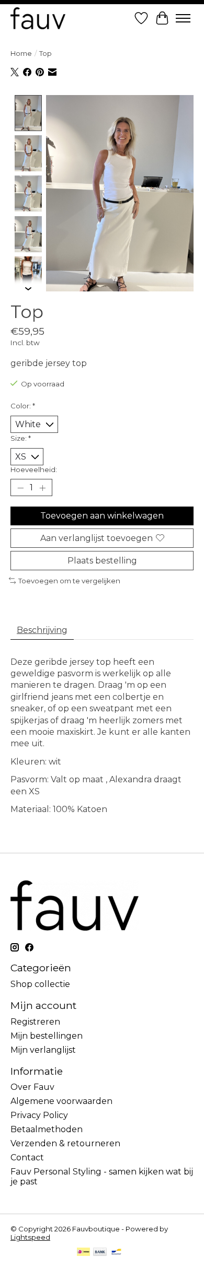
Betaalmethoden (46, 1129)
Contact (27, 1157)
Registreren (35, 1022)
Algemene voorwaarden (61, 1101)
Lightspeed (30, 1237)
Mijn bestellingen (46, 1036)
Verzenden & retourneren (65, 1143)
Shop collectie (40, 984)
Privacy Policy (39, 1115)
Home (21, 53)
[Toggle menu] (183, 18)
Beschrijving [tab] (42, 630)
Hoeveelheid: (33, 469)
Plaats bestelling (102, 561)
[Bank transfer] (100, 1253)
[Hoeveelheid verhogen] (42, 488)
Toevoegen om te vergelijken (69, 581)
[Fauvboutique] (37, 18)
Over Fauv (32, 1087)
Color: (22, 406)
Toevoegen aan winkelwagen (102, 516)
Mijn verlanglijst (43, 1050)
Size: (20, 438)
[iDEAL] (83, 1253)
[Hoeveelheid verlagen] (20, 488)
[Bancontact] (116, 1253)
